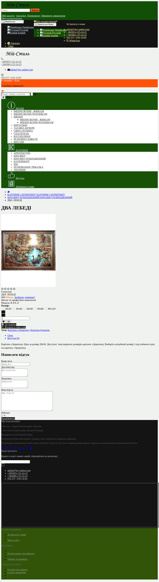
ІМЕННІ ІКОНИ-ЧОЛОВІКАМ (30, 114)
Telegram (15, 43)
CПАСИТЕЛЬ (21, 133)
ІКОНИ (19, 108)
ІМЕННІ (18, 117)
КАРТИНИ (21, 150)
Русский (23, 30)
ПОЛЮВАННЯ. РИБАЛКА (28, 167)
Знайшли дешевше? (24, 297)
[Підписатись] (3, 465)
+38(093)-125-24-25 (76, 32)
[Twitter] (16, 448)
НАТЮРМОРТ (22, 161)
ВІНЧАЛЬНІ (20, 125)
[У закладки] (3, 321)
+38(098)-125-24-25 (76, 35)
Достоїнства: (8, 367)
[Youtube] (24, 448)
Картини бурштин (40, 330)
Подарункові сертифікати (20, 553)
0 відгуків (6, 291)
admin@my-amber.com (77, 29)
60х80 (40, 308)
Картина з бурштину (18, 330)
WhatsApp (74, 40)
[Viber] (35, 448)
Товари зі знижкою (17, 559)
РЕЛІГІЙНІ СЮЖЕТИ (26, 139)
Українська (28, 27)
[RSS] (12, 448)
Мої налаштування (46, 21)
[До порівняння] (8, 321)
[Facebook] (3, 448)
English (21, 32)
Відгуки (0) (13, 338)
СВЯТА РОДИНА (23, 130)
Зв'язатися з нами (24, 186)
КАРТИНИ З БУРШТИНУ (36, 194)
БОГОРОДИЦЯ (22, 136)
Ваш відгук (7, 390)
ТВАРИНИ (20, 170)
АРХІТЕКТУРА (22, 153)
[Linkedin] (20, 448)
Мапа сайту (13, 540)
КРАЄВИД (19, 156)
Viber (10, 46)
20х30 (8, 308)
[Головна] (8, 192)
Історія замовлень (16, 572)
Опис (10, 335)
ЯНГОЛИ (19, 142)
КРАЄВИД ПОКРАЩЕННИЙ (30, 158)
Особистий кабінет (17, 569)
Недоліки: (6, 378)
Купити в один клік (15, 327)
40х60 (30, 308)
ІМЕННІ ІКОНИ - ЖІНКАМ (29, 111)
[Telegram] (32, 448)
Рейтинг (5, 412)
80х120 (51, 308)
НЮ (16, 164)
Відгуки (19, 178)
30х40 (19, 308)
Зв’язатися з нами (16, 534)
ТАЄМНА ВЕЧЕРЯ (24, 128)
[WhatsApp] (28, 448)
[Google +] (7, 448)
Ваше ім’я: (6, 361)
